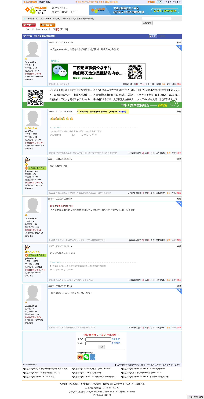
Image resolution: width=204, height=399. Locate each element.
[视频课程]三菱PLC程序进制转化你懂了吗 (42, 373)
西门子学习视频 (147, 365)
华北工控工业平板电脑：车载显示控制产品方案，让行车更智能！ (83, 193)
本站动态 (96, 383)
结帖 (174, 84)
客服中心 (176, 2)
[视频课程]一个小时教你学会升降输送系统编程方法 (45, 369)
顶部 (191, 397)
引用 (147, 84)
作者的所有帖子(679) (34, 182)
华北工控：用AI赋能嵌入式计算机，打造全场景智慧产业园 (81, 240)
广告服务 (167, 2)
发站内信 (29, 79)
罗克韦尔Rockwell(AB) (50, 18)
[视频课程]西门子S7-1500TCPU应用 (39, 377)
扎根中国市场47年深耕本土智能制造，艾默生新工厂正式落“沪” (168, 90)
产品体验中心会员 (36, 168)
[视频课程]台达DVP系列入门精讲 (87, 373)
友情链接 (107, 383)
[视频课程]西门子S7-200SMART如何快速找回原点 (143, 369)
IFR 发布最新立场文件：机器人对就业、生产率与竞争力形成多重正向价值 (86, 94)
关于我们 (63, 383)
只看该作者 (128, 84)
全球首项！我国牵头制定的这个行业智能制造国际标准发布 (79, 90)
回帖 (201, 397)
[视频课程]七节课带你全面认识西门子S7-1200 (141, 373)
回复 (153, 84)
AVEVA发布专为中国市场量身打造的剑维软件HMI (161, 94)
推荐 (163, 84)
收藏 (154, 36)
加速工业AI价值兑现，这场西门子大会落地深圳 (160, 99)
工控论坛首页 (32, 18)
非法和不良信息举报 (134, 383)
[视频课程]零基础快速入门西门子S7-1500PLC (92, 369)
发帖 (196, 397)
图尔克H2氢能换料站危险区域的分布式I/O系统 (75, 327)
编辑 (158, 84)
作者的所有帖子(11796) (35, 270)
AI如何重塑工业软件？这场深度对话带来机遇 (115, 94)
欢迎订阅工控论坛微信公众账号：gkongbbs (103, 111)
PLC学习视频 (121, 365)
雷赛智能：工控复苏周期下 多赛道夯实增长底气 (73, 99)
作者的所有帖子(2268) (34, 143)
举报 (168, 84)
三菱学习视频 (160, 365)
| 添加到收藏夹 (44, 2)
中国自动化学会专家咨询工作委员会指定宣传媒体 (97, 2)
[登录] (159, 2)
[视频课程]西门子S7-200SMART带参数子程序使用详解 (145, 377)
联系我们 (74, 383)
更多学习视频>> (174, 365)
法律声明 (118, 383)
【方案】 (52, 84)
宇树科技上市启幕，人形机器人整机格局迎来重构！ (119, 99)
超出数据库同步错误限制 (83, 18)
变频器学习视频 (134, 365)
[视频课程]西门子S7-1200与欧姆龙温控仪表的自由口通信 (97, 377)
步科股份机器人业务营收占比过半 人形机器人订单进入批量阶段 (125, 90)
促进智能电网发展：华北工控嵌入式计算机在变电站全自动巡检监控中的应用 (88, 153)
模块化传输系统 (62, 84)
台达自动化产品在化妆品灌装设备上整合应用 (75, 280)
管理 (179, 84)
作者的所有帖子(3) (33, 74)
